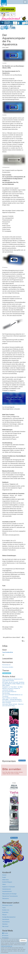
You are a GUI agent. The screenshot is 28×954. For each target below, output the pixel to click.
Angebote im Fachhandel (8, 886)
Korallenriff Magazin (7, 882)
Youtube (6, 933)
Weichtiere (5, 924)
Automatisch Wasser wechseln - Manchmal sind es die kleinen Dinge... (12, 704)
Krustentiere (5, 912)
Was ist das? (5, 926)
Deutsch (4, 875)
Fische (4, 907)
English (4, 877)
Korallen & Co (5, 910)
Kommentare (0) (6, 664)
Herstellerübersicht (7, 891)
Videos (4, 884)
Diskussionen (5, 898)
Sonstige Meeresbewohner (9, 917)
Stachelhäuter (5, 919)
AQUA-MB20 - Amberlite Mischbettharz (12, 699)
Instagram (6, 938)
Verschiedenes (6, 921)
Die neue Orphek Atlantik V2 (9, 691)
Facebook (5, 935)
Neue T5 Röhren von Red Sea (9, 698)
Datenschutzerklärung (6, 946)
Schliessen (23, 940)
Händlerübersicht (6, 889)
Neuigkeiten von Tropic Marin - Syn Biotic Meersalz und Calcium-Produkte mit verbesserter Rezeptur (12, 688)
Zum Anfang (22, 760)
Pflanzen (4, 914)
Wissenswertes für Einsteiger (9, 893)
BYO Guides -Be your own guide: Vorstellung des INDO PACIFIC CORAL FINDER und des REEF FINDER (13, 683)
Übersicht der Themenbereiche (10, 896)
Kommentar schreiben (7, 667)
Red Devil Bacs (6, 693)
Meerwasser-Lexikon (7, 905)
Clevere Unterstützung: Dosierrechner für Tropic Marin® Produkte (12, 679)
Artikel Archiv (5, 879)
